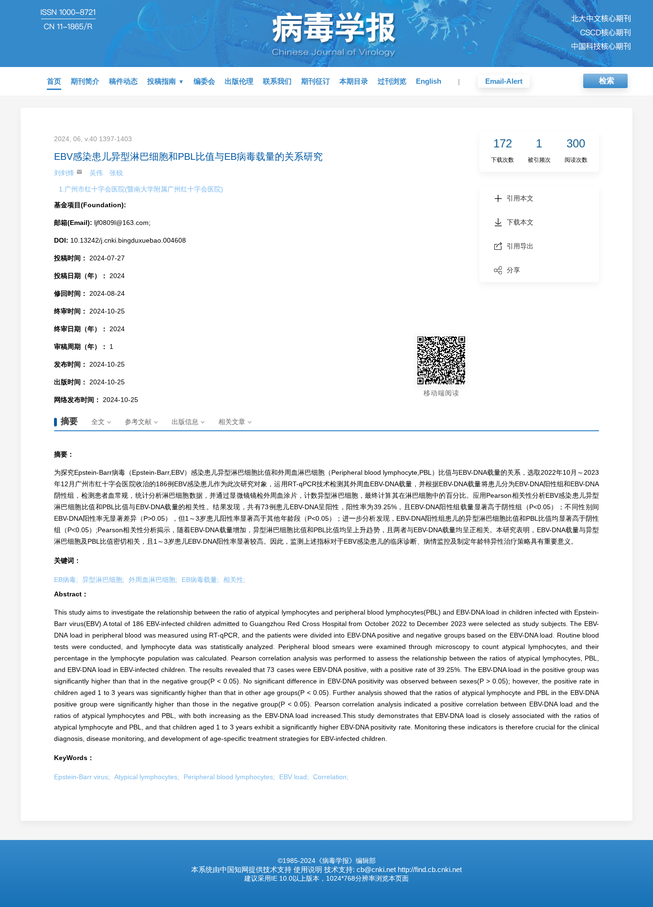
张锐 (116, 173)
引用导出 (520, 246)
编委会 (204, 81)
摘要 (69, 421)
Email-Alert (503, 81)
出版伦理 (239, 81)
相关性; (234, 579)
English (428, 81)
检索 (606, 81)
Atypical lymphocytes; (146, 777)
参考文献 (138, 422)
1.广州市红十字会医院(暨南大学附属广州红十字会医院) (141, 189)
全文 (98, 422)
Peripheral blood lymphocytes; (229, 777)
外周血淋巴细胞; (153, 579)
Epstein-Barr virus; (82, 777)
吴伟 (96, 173)
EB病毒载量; (200, 579)
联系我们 (277, 81)
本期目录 (353, 81)
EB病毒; (66, 579)
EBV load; (294, 777)
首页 (54, 81)
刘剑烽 (65, 173)
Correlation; (330, 777)
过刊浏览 (392, 81)
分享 (513, 270)
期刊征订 (315, 81)
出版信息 (185, 422)
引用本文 (520, 198)
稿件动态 (123, 81)
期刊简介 (85, 81)
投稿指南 (161, 81)
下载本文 (520, 222)
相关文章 (231, 422)
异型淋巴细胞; (103, 579)
